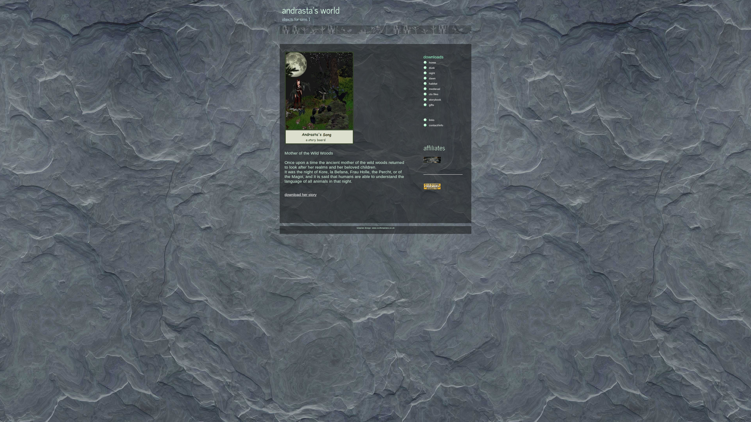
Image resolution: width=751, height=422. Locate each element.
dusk (432, 67)
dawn (432, 78)
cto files (433, 94)
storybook (435, 99)
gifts (431, 105)
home (432, 62)
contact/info (436, 125)
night (432, 73)
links (431, 120)
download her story (301, 195)
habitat (433, 83)
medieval (434, 89)
